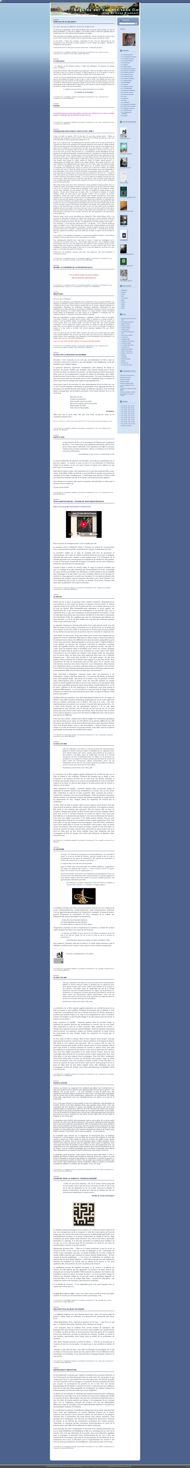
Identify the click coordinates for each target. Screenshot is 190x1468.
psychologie (72, 260)
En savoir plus (127, 1466)
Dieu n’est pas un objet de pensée (68, 1309)
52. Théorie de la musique (128, 106)
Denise (122, 383)
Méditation (58, 294)
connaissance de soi (58, 53)
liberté (58, 736)
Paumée (123, 355)
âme (54, 260)
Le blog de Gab (125, 339)
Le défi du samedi (126, 343)
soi (112, 492)
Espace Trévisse (125, 324)
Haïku (128, 379)
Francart (122, 392)
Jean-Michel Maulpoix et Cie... (127, 332)
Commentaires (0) (90, 52)
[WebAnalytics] (2, 2)
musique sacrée (101, 587)
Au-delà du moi (60, 744)
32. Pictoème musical (127, 86)
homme (100, 1361)
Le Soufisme (58, 849)
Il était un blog (125, 330)
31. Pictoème (124, 84)
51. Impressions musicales (128, 104)
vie (99, 734)
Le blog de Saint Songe (127, 341)
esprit (57, 260)
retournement (67, 589)
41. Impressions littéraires (128, 90)
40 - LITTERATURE (126, 88)
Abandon (123, 292)
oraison (75, 347)
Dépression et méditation (64, 1370)
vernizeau (123, 377)
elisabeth (122, 388)
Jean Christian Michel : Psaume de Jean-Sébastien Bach (78, 501)
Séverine (122, 375)
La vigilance (59, 61)
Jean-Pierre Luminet (126, 335)
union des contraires (103, 52)
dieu (104, 1361)
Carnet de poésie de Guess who (128, 319)
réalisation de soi (82, 347)
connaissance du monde (108, 122)
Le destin (57, 597)
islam (61, 970)
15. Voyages (124, 64)
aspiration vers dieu (68, 53)
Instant (123, 294)
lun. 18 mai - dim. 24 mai (127, 417)
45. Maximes (124, 98)
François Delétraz (126, 328)
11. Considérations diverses (128, 57)
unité (60, 429)
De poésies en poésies (127, 322)
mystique (62, 1362)
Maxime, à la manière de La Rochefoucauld (72, 267)
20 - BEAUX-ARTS (126, 66)
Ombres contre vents (126, 353)
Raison (56, 106)
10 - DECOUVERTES (127, 55)
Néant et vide (129, 383)
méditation (107, 587)
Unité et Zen (58, 437)
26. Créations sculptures (127, 78)
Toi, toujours (124, 298)
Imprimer (87, 53)
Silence (123, 302)
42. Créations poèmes (127, 92)
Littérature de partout (127, 349)
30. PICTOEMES (125, 82)
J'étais (123, 304)
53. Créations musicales (127, 108)
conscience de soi (69, 286)
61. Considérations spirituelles (126, 113)
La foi (129, 377)
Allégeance (124, 290)
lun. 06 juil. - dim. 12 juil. (127, 406)
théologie (57, 1362)
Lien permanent (81, 52)
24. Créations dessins (127, 74)
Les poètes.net (125, 347)
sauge (122, 381)
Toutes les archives (126, 425)
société (62, 736)
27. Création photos (126, 80)
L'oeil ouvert (124, 337)
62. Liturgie (124, 115)
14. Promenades (125, 62)
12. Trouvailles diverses (127, 59)
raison (100, 122)
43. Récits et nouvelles (127, 94)
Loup (121, 385)
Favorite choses (125, 326)
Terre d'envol (124, 363)
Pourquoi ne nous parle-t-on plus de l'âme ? (73, 131)
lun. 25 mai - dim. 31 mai (127, 415)
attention (65, 98)
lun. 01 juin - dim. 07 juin (127, 414)
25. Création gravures (127, 76)
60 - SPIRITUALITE (126, 110)
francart (122, 379)
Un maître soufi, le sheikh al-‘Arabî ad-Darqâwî (74, 1178)
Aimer (122, 308)
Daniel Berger (124, 394)
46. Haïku (123, 100)
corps (60, 260)
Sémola (123, 361)
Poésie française (125, 359)
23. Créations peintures (127, 72)
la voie (54, 970)
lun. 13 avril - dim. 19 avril (128, 423)
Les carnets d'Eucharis (127, 345)
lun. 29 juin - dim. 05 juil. (127, 408)
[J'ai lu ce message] (188, 1466)
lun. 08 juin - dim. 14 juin (127, 412)
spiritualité (80, 53)
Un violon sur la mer (126, 365)
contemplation (70, 347)
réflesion (66, 736)
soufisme (109, 1300)
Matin (122, 300)
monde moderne (61, 1171)
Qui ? (122, 296)
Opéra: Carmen (131, 392)
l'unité (58, 970)
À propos (122, 29)
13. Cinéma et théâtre (127, 60)
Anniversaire (130, 375)
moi (62, 1075)
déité (54, 1075)
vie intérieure (66, 260)
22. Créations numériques (128, 70)
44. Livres (124, 96)
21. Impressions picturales (128, 68)
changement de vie (57, 98)
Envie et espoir (60, 1083)
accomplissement (78, 286)
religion (75, 53)
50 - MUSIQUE (125, 102)
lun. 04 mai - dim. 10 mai (127, 421)
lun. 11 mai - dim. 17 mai (127, 419)
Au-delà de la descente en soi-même (69, 355)
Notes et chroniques (126, 351)
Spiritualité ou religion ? (64, 22)
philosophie (61, 286)
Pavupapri (124, 357)
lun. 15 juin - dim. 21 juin (127, 410)
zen (99, 428)
